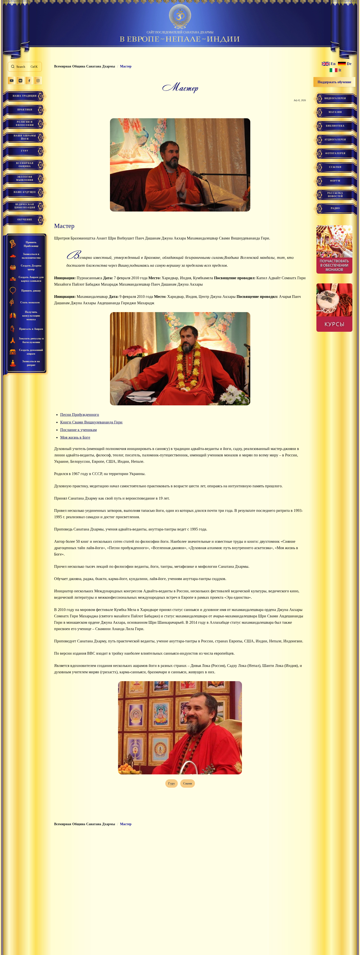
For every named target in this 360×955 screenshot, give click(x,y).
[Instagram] (38, 80)
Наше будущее (25, 192)
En (333, 64)
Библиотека (335, 126)
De (349, 64)
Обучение (24, 219)
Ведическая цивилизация (24, 206)
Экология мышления (24, 178)
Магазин (335, 112)
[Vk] (20, 80)
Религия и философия (25, 123)
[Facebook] (29, 80)
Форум (335, 181)
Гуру (24, 151)
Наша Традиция (25, 96)
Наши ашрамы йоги (25, 137)
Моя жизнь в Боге (75, 437)
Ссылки (335, 167)
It (339, 70)
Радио (335, 208)
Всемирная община (25, 165)
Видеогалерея (335, 98)
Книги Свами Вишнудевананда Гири (91, 422)
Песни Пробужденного (79, 414)
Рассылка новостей (335, 195)
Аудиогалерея (335, 139)
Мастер (64, 225)
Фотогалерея (335, 153)
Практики (24, 109)
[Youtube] (11, 80)
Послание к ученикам (78, 430)
